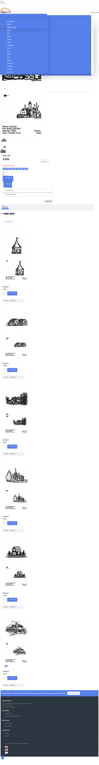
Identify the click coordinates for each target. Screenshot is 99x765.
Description (48, 201)
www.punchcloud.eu (73, 693)
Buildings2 (6, 363)
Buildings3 (6, 440)
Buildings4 (6, 516)
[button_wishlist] (4, 296)
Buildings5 (6, 593)
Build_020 (6, 213)
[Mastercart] (6, 750)
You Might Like (9, 221)
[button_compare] (8, 297)
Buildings (12, 213)
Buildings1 (6, 286)
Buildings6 (6, 671)
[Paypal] (6, 753)
